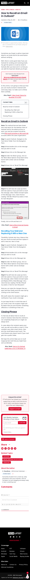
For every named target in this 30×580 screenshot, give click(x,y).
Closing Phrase (7, 116)
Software (23, 548)
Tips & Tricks (10, 9)
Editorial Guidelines (7, 567)
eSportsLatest (14, 540)
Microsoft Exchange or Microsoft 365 (16, 133)
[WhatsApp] (9, 448)
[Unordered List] (11, 504)
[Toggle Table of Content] (25, 102)
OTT (10, 548)
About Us (4, 564)
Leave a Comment (9, 439)
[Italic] (4, 504)
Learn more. (9, 46)
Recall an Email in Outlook (11, 107)
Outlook (6, 456)
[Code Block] (15, 504)
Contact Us (13, 564)
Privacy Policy (23, 564)
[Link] (16, 504)
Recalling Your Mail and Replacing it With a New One (14, 111)
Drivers (22, 551)
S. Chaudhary (23, 20)
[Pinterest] (12, 448)
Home (3, 9)
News (3, 548)
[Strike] (8, 504)
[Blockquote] (13, 504)
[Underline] (6, 504)
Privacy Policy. (7, 432)
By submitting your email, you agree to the (14, 430)
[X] (5, 448)
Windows (6, 462)
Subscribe (22, 422)
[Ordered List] (9, 504)
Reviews (11, 551)
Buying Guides (24, 556)
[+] (20, 504)
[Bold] (2, 504)
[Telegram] (15, 448)
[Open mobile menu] (28, 3)
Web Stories (24, 554)
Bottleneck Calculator (18, 577)
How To (18, 9)
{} (18, 504)
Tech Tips (12, 554)
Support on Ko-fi (15, 409)
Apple (3, 556)
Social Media (13, 556)
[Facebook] (2, 448)
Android (3, 551)
